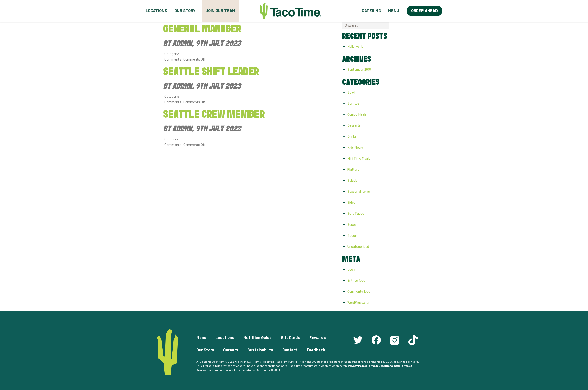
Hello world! (356, 46)
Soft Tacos (355, 213)
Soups (351, 224)
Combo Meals (357, 114)
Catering (371, 10)
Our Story (184, 10)
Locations (156, 10)
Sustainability (260, 349)
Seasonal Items (358, 191)
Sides (351, 202)
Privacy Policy (357, 365)
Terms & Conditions (380, 365)
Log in (351, 269)
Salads (352, 180)
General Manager (202, 29)
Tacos (352, 235)
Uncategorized (358, 246)
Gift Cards (290, 337)
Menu (393, 10)
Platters (353, 169)
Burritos (353, 103)
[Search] (393, 25)
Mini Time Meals (358, 158)
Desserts (354, 125)
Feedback (316, 349)
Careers (230, 349)
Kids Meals (355, 147)
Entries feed (356, 280)
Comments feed (358, 291)
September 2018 (359, 69)
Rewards (317, 337)
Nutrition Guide (257, 337)
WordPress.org (358, 302)
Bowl (351, 92)
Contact (290, 349)
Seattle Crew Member (214, 114)
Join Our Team (220, 10)
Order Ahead (424, 10)
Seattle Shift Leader (211, 72)
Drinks (351, 136)
